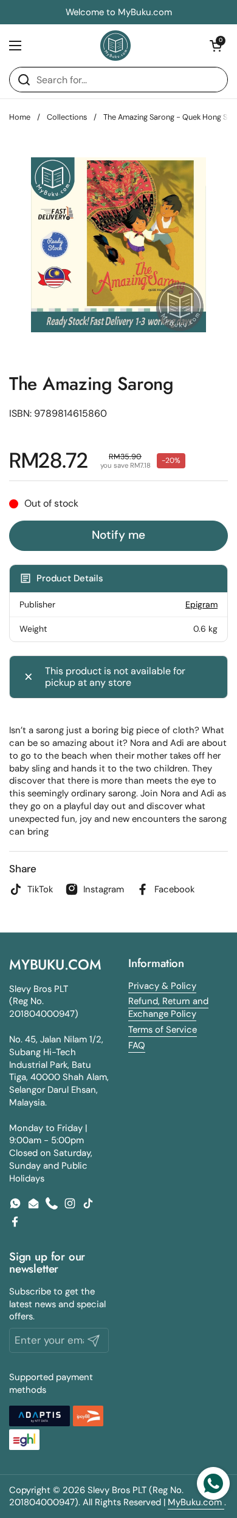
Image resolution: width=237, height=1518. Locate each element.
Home (19, 117)
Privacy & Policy (162, 986)
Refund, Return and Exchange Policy (168, 1007)
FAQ (136, 1045)
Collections (67, 117)
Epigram (201, 604)
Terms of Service (162, 1030)
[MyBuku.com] (115, 45)
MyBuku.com (196, 1502)
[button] (216, 45)
